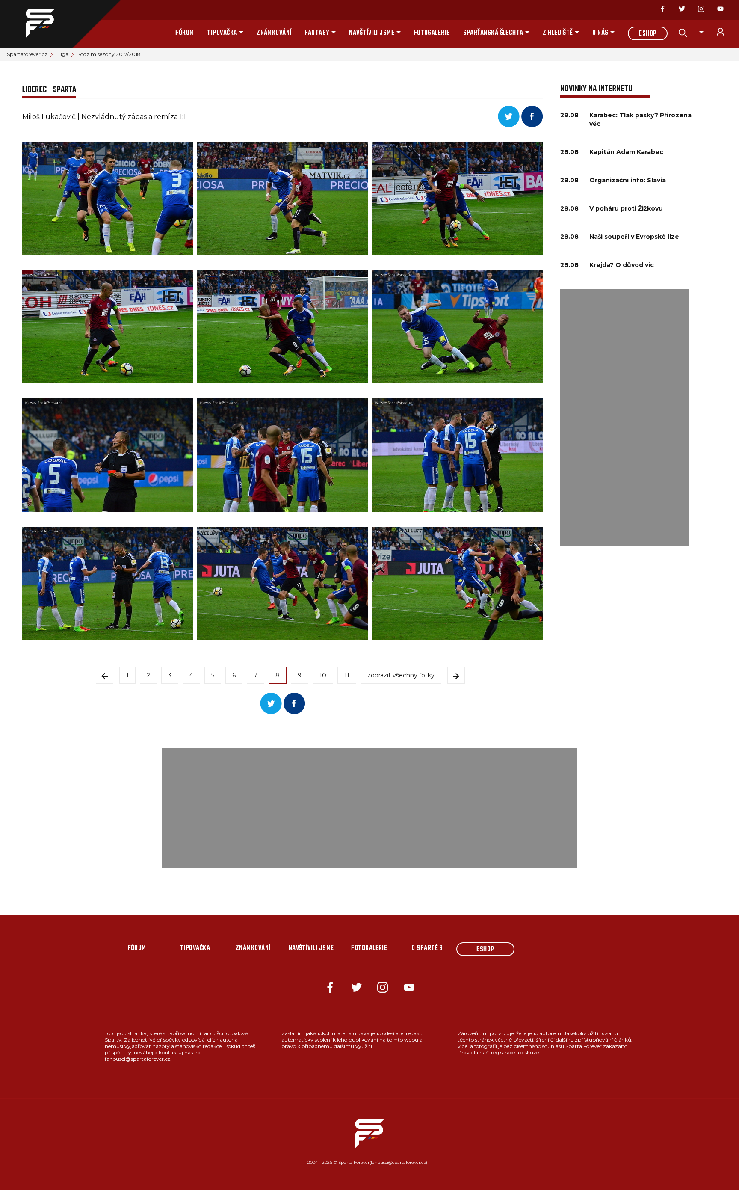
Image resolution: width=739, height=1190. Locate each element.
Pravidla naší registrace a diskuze (498, 1052)
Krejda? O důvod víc (621, 265)
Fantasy (317, 33)
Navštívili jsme (371, 33)
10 (322, 675)
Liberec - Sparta (49, 89)
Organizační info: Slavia (627, 180)
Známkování (274, 33)
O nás (600, 33)
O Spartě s (427, 948)
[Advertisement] (624, 417)
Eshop (647, 33)
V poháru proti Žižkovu (626, 208)
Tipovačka (222, 33)
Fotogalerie (432, 33)
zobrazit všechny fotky (401, 675)
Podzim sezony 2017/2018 (109, 54)
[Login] (725, 32)
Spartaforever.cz (27, 54)
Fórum (184, 33)
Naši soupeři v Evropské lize (634, 236)
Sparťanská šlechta (493, 33)
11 (346, 675)
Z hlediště (558, 33)
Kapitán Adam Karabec (626, 152)
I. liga (62, 54)
